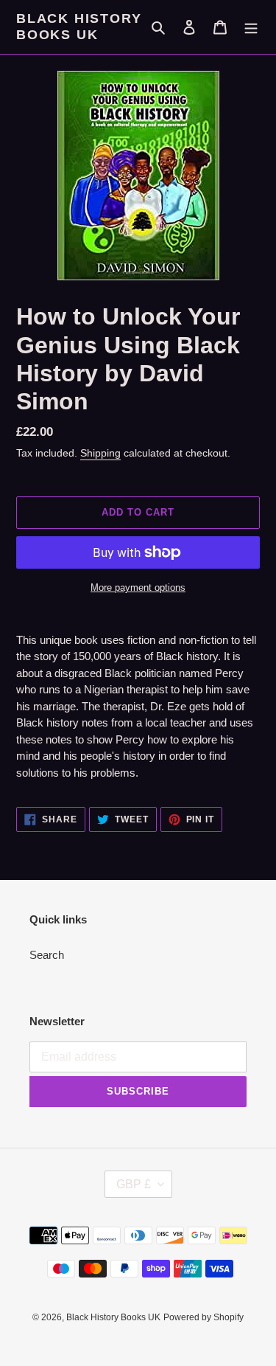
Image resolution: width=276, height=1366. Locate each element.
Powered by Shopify (203, 1317)
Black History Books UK (78, 26)
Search (46, 955)
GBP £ (133, 1184)
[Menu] (251, 27)
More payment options (138, 587)
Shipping (100, 453)
